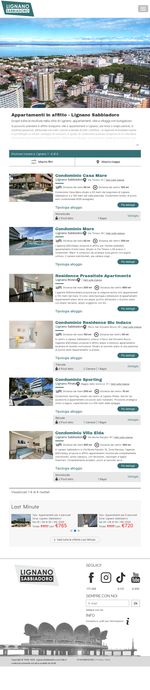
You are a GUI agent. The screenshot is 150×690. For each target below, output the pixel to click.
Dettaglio (133, 215)
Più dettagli (128, 204)
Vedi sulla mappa (115, 180)
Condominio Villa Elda (79, 433)
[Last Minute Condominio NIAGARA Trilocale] (87, 520)
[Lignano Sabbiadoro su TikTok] (121, 577)
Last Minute (88, 539)
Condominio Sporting (78, 379)
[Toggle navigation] (143, 8)
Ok (136, 603)
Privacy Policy (103, 659)
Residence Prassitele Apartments (93, 276)
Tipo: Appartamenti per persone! (51, 515)
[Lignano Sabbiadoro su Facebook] (91, 577)
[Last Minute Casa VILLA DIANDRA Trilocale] (21, 520)
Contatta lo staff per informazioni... (106, 621)
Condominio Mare (74, 229)
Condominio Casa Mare (81, 175)
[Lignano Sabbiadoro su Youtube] (135, 577)
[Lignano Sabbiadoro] (36, 575)
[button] (71, 531)
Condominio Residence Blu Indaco (93, 322)
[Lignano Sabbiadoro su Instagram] (106, 577)
